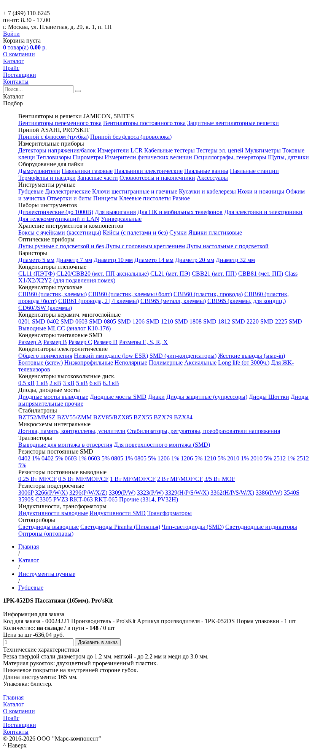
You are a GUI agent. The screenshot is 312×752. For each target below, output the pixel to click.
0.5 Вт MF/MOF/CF (83, 479)
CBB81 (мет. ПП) (260, 273)
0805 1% (122, 458)
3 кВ (69, 383)
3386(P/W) (269, 492)
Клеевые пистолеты (145, 198)
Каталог (13, 61)
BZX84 (183, 417)
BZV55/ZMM (74, 417)
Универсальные (121, 219)
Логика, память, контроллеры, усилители (72, 431)
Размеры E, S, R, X (143, 342)
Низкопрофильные (88, 362)
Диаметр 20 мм (194, 260)
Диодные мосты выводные (53, 396)
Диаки (156, 396)
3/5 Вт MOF (219, 479)
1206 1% (168, 458)
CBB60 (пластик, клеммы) (52, 294)
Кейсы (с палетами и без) (135, 232)
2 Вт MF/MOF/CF (180, 479)
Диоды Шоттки (269, 396)
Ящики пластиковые (215, 232)
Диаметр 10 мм (113, 260)
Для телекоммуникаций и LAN (58, 219)
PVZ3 (60, 499)
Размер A (30, 342)
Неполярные (131, 362)
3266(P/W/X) (51, 492)
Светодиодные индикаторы (261, 527)
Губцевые (30, 191)
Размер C (80, 342)
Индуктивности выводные (53, 513)
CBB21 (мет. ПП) (214, 273)
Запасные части (97, 178)
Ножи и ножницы (260, 191)
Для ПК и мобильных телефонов (180, 212)
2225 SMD (288, 321)
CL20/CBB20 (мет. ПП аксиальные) (102, 273)
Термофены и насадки (47, 178)
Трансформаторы (169, 513)
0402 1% (29, 458)
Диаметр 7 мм (74, 260)
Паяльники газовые (87, 171)
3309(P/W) (122, 492)
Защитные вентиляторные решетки (233, 123)
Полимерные (166, 362)
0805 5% (145, 458)
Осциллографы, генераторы (230, 157)
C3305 (43, 499)
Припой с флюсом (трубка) (53, 136)
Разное (181, 198)
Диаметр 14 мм (154, 260)
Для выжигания (115, 212)
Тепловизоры (54, 157)
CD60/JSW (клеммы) (45, 308)
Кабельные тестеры (169, 150)
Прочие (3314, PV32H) (148, 499)
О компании (19, 54)
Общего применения (45, 355)
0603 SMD (88, 321)
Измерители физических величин (148, 157)
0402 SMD (60, 321)
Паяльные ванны (206, 171)
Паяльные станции (254, 171)
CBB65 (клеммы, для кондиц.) (246, 301)
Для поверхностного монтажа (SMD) (162, 444)
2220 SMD (260, 321)
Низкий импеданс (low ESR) (111, 355)
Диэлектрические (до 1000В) (55, 212)
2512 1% (284, 458)
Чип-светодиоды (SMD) (193, 527)
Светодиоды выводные (48, 527)
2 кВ (55, 383)
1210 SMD (174, 321)
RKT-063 (81, 499)
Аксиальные (200, 362)
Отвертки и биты (69, 198)
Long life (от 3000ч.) (243, 362)
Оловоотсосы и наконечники (157, 178)
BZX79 (163, 417)
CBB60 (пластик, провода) (208, 294)
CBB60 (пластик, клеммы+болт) (130, 294)
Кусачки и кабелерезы (207, 191)
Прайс (11, 68)
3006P (25, 492)
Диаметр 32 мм (235, 260)
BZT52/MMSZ (37, 417)
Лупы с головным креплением (145, 246)
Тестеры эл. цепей (220, 150)
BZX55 (143, 417)
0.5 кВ (26, 383)
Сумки (178, 232)
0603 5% (99, 458)
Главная (13, 697)
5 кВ (82, 383)
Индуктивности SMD (117, 513)
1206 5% (191, 458)
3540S (291, 492)
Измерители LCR (120, 150)
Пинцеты (105, 198)
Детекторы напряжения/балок (57, 150)
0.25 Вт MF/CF (37, 479)
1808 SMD (202, 321)
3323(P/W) (150, 492)
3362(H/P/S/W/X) (232, 492)
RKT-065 (106, 499)
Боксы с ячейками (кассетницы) (59, 232)
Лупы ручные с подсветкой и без (61, 246)
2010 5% (261, 458)
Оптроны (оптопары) (45, 533)
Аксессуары (212, 178)
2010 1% (238, 458)
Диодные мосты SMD (118, 396)
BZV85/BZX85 (112, 417)
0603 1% (75, 458)
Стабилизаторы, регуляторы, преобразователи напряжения (203, 431)
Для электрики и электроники (263, 212)
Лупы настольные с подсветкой (227, 246)
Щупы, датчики (288, 157)
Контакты (16, 81)
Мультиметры (263, 150)
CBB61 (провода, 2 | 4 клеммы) (98, 301)
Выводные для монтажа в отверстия (65, 444)
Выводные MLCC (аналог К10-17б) (64, 328)
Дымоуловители (39, 171)
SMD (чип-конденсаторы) (183, 355)
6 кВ (95, 383)
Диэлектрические (68, 191)
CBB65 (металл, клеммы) (173, 301)
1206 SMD (145, 321)
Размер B (55, 342)
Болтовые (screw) (40, 362)
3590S (26, 499)
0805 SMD (117, 321)
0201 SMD (31, 321)
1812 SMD (231, 321)
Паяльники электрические (148, 171)
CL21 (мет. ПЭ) (170, 273)
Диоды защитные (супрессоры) (206, 396)
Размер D (106, 342)
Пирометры (88, 157)
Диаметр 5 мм (36, 260)
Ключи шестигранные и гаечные (134, 191)
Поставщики (19, 74)
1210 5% (215, 458)
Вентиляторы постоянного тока (144, 123)
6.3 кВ (111, 383)
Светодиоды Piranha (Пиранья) (120, 527)
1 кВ (42, 383)
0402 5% (52, 458)
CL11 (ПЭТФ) (36, 273)
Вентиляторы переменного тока (60, 123)
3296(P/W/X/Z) (88, 492)
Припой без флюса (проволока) (131, 136)
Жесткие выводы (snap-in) (251, 355)
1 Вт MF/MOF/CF (133, 479)
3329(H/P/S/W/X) (187, 492)
